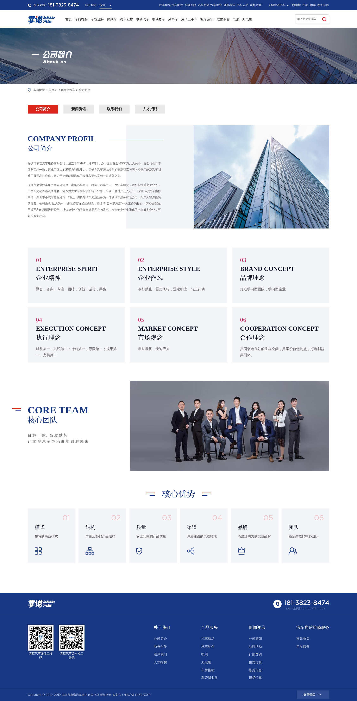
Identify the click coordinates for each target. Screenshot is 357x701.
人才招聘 (150, 109)
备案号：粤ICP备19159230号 (131, 695)
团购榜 (296, 5)
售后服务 (302, 646)
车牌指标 (81, 19)
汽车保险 (216, 5)
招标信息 (255, 677)
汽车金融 (203, 5)
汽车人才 (242, 5)
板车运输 (207, 19)
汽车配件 (177, 5)
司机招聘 (256, 5)
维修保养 (223, 19)
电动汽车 (142, 19)
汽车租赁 (126, 19)
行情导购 (255, 654)
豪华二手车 (189, 19)
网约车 (112, 19)
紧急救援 (302, 638)
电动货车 (158, 19)
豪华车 (173, 19)
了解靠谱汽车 (66, 90)
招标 (305, 5)
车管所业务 (209, 677)
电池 (236, 19)
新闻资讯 (78, 109)
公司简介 (84, 90)
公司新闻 (255, 638)
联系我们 (114, 109)
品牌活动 (255, 646)
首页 (68, 19)
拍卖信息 (255, 662)
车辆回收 (190, 5)
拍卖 (313, 5)
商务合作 (323, 5)
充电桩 (247, 19)
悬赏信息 (255, 670)
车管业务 (97, 19)
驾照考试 (229, 5)
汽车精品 (165, 5)
